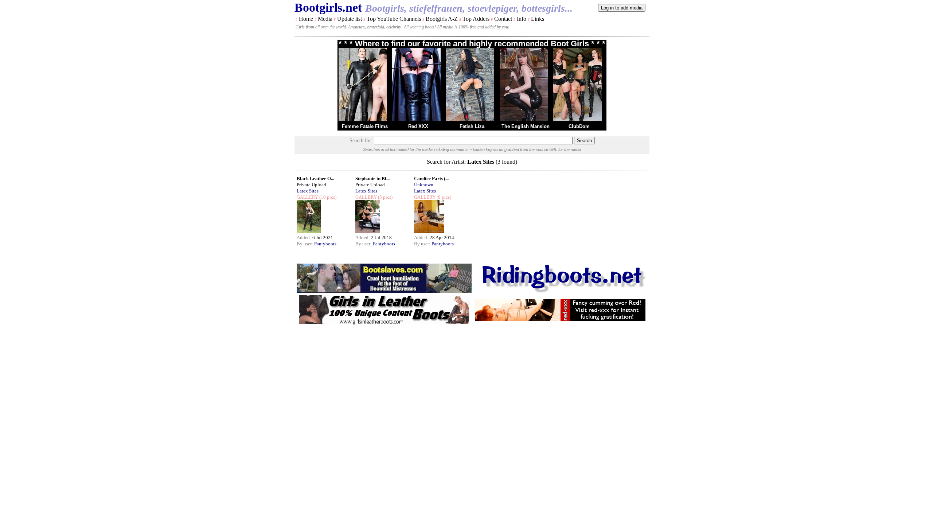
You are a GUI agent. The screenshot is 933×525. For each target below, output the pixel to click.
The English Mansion (525, 126)
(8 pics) (443, 197)
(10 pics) (327, 197)
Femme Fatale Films (365, 126)
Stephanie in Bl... (372, 178)
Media (325, 19)
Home (306, 19)
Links (537, 19)
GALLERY (307, 197)
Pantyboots (325, 243)
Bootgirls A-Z (442, 19)
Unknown (423, 184)
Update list (349, 19)
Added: (304, 237)
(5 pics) (385, 197)
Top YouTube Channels (394, 19)
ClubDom (579, 126)
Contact (503, 19)
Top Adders (475, 19)
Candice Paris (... (431, 178)
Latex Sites (308, 191)
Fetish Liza (472, 126)
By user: (305, 243)
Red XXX (418, 126)
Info (521, 19)
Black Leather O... (315, 178)
